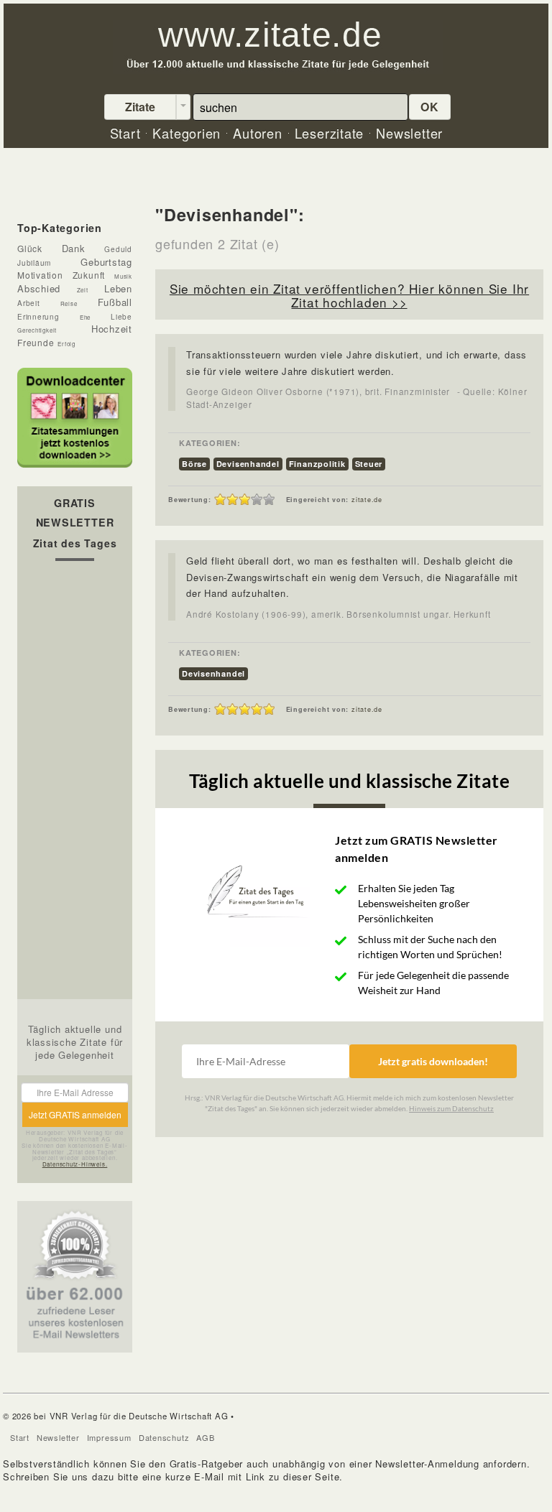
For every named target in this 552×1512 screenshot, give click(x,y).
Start (19, 1437)
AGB (205, 1437)
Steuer (369, 463)
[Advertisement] (74, 783)
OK (429, 106)
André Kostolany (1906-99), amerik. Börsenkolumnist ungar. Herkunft (338, 614)
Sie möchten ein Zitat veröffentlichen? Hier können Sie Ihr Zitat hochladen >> (349, 295)
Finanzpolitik (317, 463)
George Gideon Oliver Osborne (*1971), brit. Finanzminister (318, 391)
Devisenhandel (248, 463)
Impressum (109, 1437)
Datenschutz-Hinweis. (75, 1164)
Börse (194, 463)
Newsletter (58, 1437)
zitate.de (366, 499)
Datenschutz (164, 1437)
